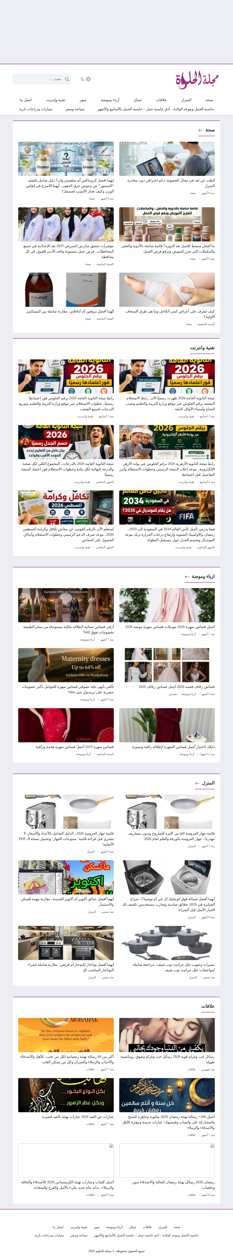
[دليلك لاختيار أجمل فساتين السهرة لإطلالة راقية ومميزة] (167, 732)
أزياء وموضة (188, 634)
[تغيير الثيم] (85, 79)
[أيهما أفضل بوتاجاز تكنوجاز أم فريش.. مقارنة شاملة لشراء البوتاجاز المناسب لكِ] (66, 953)
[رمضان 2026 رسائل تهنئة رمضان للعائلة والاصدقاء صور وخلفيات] (167, 1170)
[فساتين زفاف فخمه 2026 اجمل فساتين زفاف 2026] (167, 675)
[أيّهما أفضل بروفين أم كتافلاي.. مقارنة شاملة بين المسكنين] (66, 300)
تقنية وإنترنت (186, 416)
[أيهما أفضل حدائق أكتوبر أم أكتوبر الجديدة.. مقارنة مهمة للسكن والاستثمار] (66, 890)
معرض (173, 694)
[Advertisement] (116, 32)
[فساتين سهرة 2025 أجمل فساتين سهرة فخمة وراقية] (66, 732)
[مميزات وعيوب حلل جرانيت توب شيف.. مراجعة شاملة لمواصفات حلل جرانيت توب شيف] (167, 953)
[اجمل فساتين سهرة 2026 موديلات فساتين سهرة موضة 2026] (167, 615)
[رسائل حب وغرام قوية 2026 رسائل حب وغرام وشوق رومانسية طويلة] (167, 1045)
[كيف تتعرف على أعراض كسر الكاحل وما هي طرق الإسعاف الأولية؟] (167, 300)
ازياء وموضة (203, 576)
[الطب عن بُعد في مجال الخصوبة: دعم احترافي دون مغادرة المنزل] (167, 172)
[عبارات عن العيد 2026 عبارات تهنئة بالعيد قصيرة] (66, 1108)
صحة (210, 129)
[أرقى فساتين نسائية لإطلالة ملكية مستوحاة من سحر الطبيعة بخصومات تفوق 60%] (66, 615)
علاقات (191, 1069)
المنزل (208, 782)
